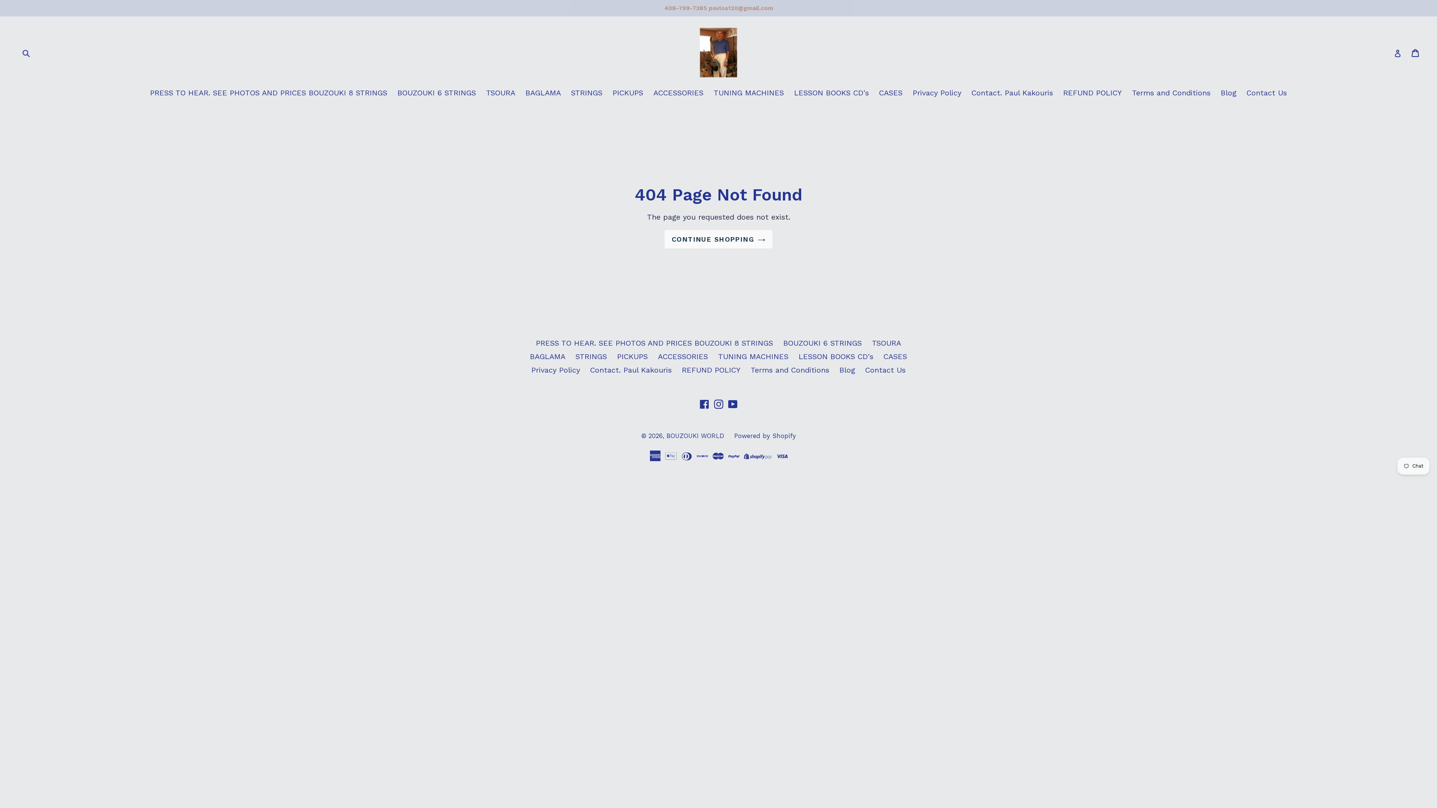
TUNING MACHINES (749, 92)
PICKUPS (628, 92)
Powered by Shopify (765, 436)
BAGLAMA (543, 92)
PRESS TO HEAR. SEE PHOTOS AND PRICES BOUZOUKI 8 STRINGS (268, 92)
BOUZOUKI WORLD (695, 436)
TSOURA (500, 92)
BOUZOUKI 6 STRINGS (436, 92)
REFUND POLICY (1092, 92)
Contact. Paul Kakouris (1012, 92)
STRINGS (586, 92)
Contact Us (1267, 92)
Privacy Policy (937, 92)
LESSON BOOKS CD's (831, 92)
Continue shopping (713, 239)
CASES (891, 92)
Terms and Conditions (1171, 92)
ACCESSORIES (678, 92)
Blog (1228, 92)
